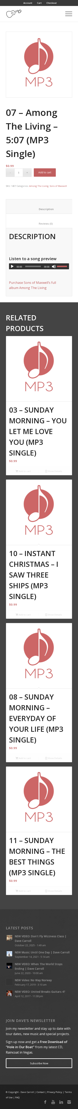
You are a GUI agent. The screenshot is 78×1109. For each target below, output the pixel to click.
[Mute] (54, 267)
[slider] (63, 266)
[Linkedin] (61, 1102)
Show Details (54, 471)
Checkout (51, 2)
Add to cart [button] (24, 471)
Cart (39, 2)
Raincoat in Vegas (19, 1052)
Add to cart (44, 172)
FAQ (17, 1097)
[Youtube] (53, 1102)
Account (27, 2)
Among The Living (38, 185)
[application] (39, 266)
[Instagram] (69, 1102)
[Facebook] (45, 1102)
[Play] (12, 267)
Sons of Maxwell (58, 185)
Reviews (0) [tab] (41, 223)
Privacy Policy (54, 1092)
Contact (40, 1092)
